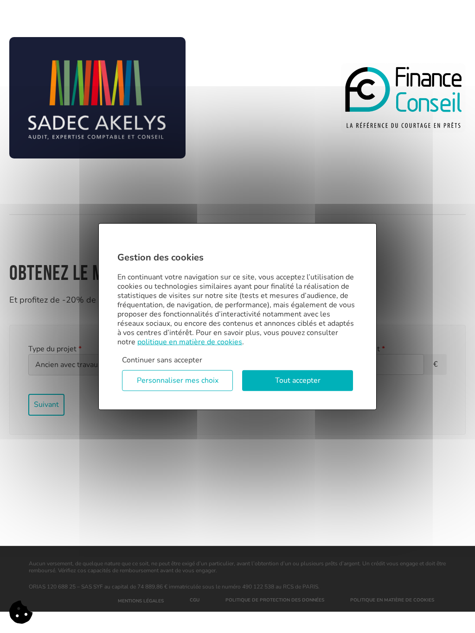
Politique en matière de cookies (392, 600)
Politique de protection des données (274, 600)
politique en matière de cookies (189, 342)
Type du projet (55, 349)
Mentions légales (141, 601)
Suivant (46, 404)
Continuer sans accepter (162, 360)
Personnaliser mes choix (177, 380)
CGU (194, 600)
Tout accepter (298, 380)
